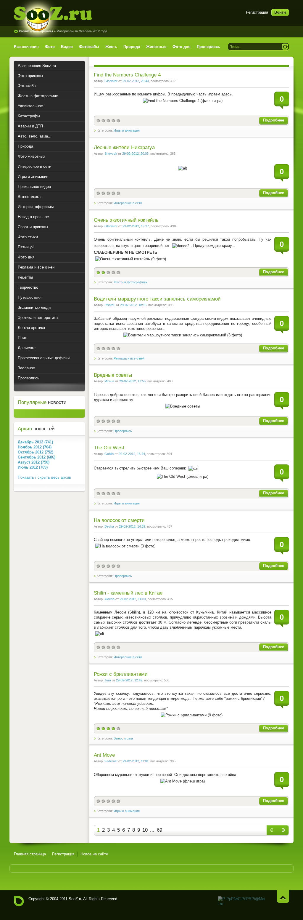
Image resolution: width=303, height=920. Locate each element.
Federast (110, 761)
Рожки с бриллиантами (121, 674)
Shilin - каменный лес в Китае (128, 593)
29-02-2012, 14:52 (132, 526)
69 (159, 830)
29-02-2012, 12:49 (129, 680)
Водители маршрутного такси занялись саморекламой (157, 299)
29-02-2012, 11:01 (136, 761)
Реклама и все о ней (129, 358)
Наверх (283, 896)
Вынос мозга (123, 738)
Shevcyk (110, 153)
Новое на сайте (94, 854)
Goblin (109, 454)
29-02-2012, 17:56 (132, 381)
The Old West (109, 448)
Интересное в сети (128, 203)
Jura (107, 680)
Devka (109, 526)
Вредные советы (113, 375)
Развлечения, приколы (36, 31)
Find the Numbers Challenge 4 (127, 75)
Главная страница (30, 854)
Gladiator (110, 81)
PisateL (109, 305)
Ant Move (104, 755)
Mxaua (109, 381)
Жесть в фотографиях (130, 282)
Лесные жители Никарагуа (124, 147)
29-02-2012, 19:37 (136, 226)
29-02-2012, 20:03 (135, 153)
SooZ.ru (53, 18)
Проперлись (123, 431)
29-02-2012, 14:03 (133, 599)
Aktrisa (109, 599)
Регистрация (257, 12)
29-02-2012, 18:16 (133, 305)
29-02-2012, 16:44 (132, 454)
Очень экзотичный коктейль (126, 220)
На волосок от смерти (119, 520)
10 (145, 830)
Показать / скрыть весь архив (44, 477)
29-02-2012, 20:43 (136, 81)
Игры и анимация (127, 130)
